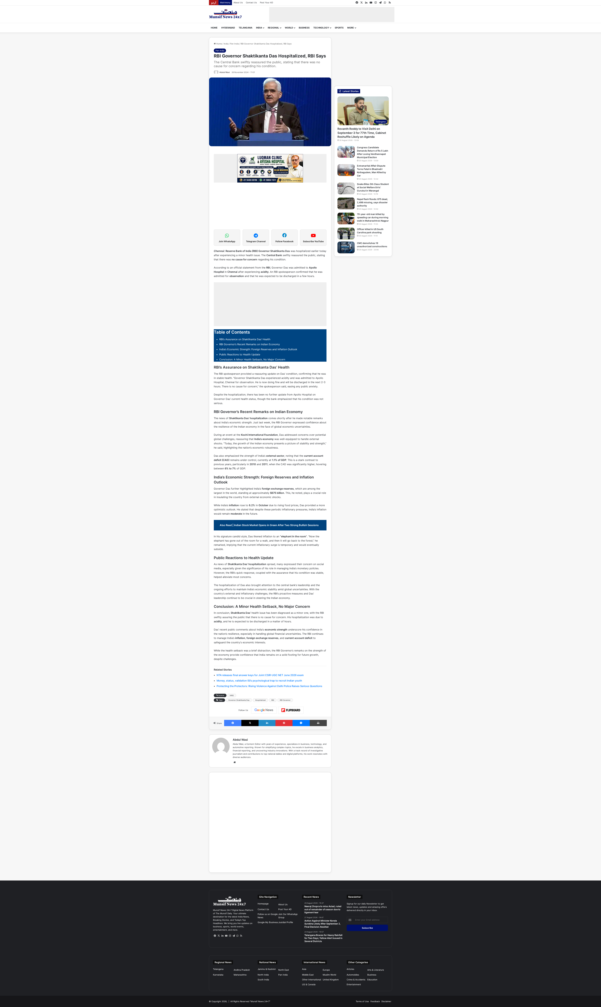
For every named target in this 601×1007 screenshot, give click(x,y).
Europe (326, 970)
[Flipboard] (290, 710)
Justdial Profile (285, 922)
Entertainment (354, 984)
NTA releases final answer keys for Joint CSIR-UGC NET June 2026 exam (260, 675)
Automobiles (353, 974)
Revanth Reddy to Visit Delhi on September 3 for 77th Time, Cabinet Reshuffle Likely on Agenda (361, 132)
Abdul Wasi (224, 72)
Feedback (375, 1001)
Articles (350, 969)
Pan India (234, 43)
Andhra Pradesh (242, 970)
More (350, 27)
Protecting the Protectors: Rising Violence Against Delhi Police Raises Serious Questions (269, 686)
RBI (272, 700)
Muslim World (329, 974)
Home (214, 27)
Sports (339, 27)
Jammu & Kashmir (267, 969)
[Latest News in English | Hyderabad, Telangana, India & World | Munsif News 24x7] (225, 14)
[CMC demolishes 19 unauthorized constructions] (346, 247)
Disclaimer (386, 1001)
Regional (273, 27)
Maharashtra (240, 974)
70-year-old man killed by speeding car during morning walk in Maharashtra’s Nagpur (373, 217)
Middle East (308, 974)
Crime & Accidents (356, 979)
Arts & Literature (375, 970)
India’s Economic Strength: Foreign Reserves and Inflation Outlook (258, 349)
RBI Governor (285, 700)
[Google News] (264, 710)
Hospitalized (260, 700)
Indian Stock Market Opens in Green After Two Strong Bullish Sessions (276, 525)
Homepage (263, 903)
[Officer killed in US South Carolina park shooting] (346, 233)
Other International (311, 979)
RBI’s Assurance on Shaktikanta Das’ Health (244, 339)
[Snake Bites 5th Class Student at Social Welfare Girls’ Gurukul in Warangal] (346, 188)
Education (372, 979)
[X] (219, 936)
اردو (213, 2)
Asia (304, 969)
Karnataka (218, 974)
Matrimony (225, 2)
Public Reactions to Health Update (239, 354)
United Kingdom (331, 979)
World (289, 27)
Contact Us (251, 2)
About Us (238, 2)
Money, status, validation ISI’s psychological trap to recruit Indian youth (259, 680)
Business (304, 27)
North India (263, 974)
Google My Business (268, 922)
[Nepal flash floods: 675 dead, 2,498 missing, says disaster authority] (346, 203)
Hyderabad (228, 27)
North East (283, 970)
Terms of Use (362, 1001)
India (259, 27)
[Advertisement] (332, 14)
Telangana (245, 27)
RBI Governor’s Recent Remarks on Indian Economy (249, 344)
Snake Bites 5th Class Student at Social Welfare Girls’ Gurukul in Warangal (373, 187)
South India (263, 979)
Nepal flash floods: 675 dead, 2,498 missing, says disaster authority (372, 202)
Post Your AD (266, 2)
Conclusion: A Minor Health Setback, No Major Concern (252, 359)
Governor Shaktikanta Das (238, 700)
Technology (321, 27)
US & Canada (309, 984)
